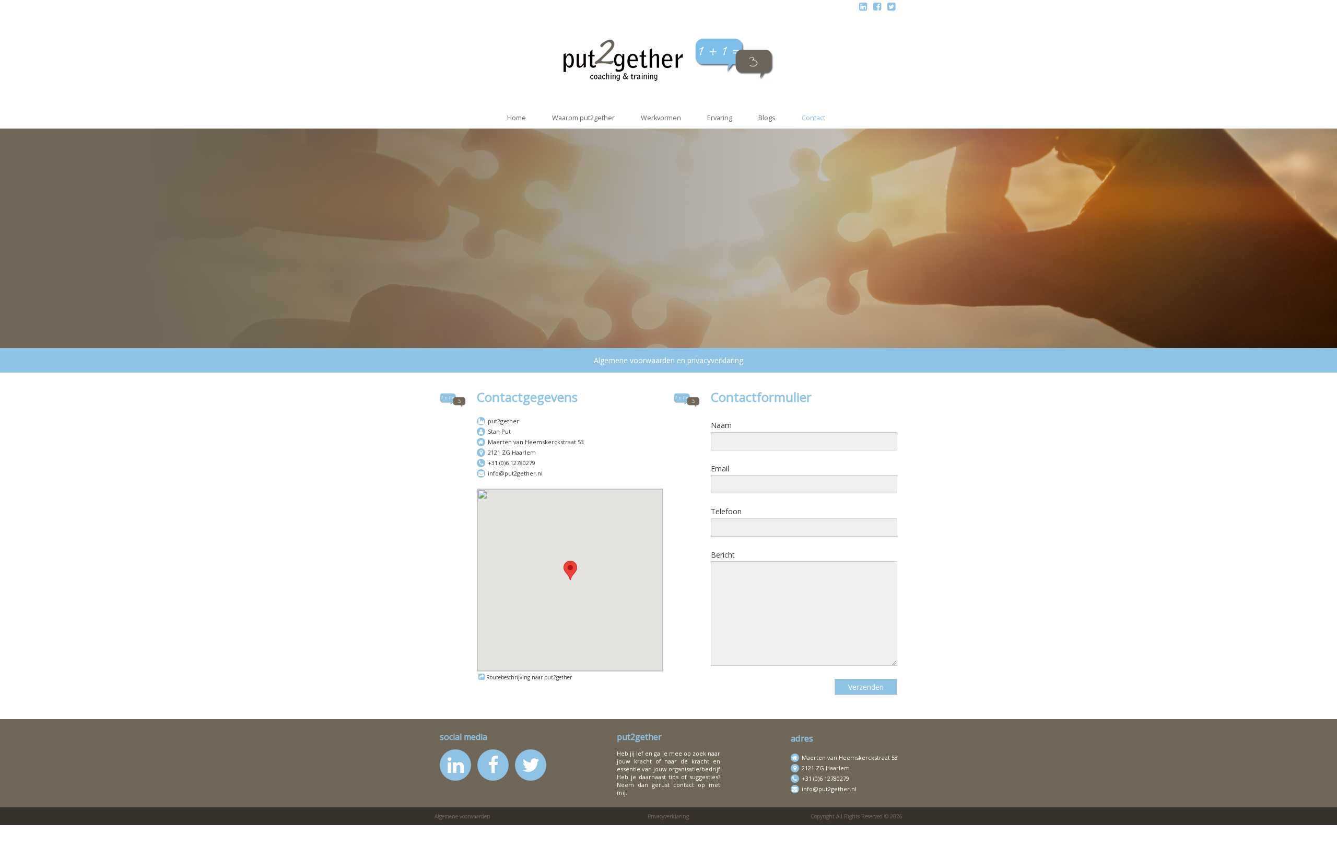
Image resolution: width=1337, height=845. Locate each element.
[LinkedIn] (863, 6)
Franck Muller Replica (598, 830)
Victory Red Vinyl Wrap (1216, 830)
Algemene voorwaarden (462, 816)
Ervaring (719, 117)
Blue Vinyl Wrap (1090, 830)
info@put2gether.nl (515, 473)
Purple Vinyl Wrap (1032, 830)
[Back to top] (1322, 830)
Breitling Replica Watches (335, 830)
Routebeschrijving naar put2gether (529, 677)
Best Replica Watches (523, 830)
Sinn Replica (806, 830)
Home (516, 117)
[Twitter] (891, 6)
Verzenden (866, 687)
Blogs (767, 117)
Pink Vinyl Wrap (975, 830)
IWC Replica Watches (153, 830)
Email (720, 468)
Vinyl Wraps (1276, 830)
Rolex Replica (850, 830)
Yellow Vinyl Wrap (1147, 830)
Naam (721, 425)
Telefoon (726, 511)
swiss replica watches (911, 830)
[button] (570, 570)
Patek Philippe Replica (673, 830)
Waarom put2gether (583, 117)
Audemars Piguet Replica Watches (57, 830)
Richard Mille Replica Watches (241, 830)
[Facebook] (877, 6)
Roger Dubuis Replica (748, 830)
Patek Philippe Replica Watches (432, 830)
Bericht (723, 555)
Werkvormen (661, 117)
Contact (813, 117)
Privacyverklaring (668, 816)
